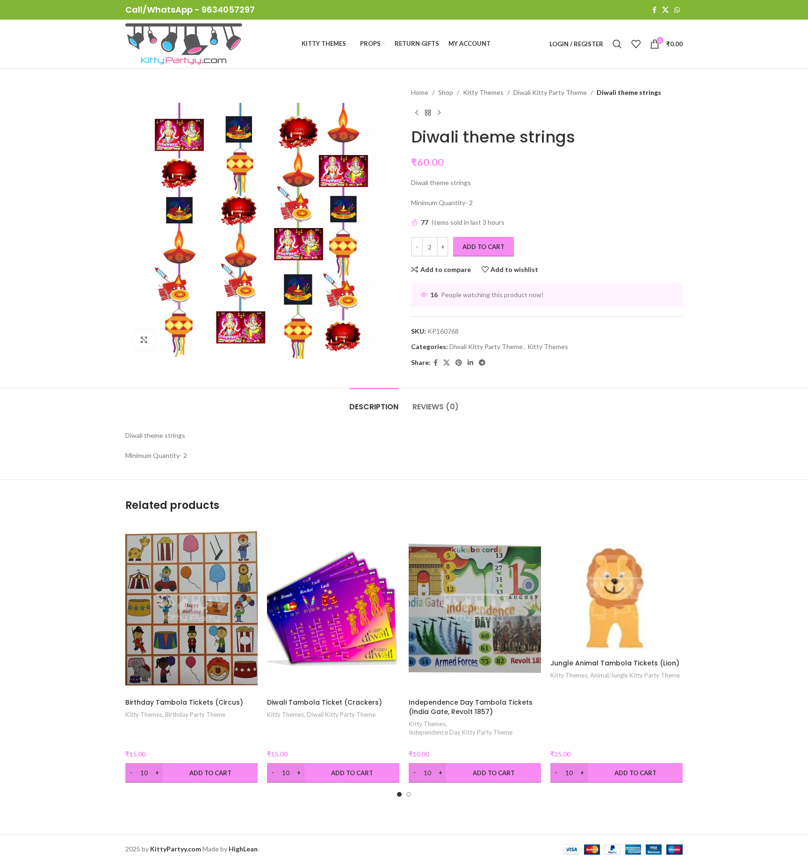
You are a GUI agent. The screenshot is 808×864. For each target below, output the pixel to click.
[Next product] (439, 112)
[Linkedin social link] (470, 363)
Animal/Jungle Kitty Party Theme (635, 675)
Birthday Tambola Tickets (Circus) (184, 702)
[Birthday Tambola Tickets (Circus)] (191, 608)
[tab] (373, 402)
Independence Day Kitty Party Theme (460, 732)
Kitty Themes (483, 92)
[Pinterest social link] (459, 363)
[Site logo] (183, 43)
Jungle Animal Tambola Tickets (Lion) (614, 663)
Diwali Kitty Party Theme (550, 92)
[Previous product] (416, 112)
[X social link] (665, 10)
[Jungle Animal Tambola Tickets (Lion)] (616, 588)
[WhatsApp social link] (677, 10)
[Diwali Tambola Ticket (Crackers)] (333, 608)
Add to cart (483, 246)
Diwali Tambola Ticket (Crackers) (324, 702)
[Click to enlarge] (144, 340)
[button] (399, 794)
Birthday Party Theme (195, 714)
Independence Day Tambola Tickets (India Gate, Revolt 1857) (471, 707)
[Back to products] (427, 112)
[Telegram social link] (482, 363)
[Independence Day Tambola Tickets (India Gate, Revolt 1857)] (475, 608)
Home (419, 92)
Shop (445, 92)
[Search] (617, 44)
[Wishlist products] (636, 44)
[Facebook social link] (654, 10)
